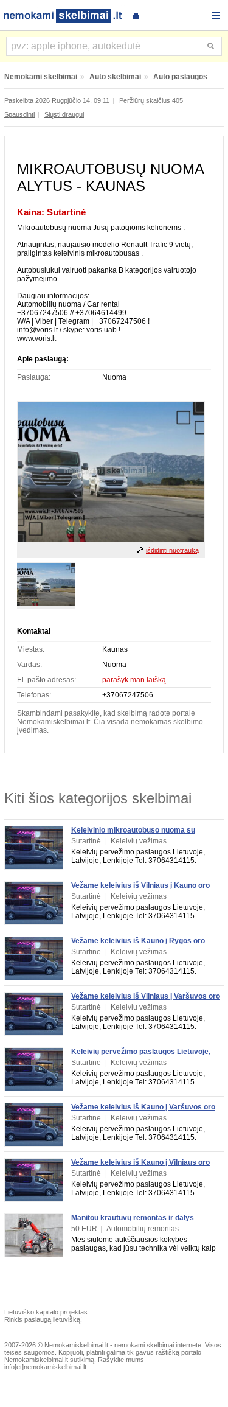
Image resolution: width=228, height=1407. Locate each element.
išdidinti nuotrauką (172, 550)
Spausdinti (19, 114)
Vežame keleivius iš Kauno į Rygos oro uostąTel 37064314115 (138, 945)
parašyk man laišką (134, 680)
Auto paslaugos (180, 76)
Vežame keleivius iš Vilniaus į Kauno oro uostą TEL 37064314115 (140, 889)
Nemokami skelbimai (40, 76)
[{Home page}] (135, 14)
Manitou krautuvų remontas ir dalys (132, 1217)
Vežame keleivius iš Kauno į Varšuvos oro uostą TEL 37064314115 (143, 1111)
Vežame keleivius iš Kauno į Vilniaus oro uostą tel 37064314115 (140, 1166)
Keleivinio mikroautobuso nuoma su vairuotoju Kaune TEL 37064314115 (133, 834)
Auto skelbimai (115, 76)
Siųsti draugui (64, 114)
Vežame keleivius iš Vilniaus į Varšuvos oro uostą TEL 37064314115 (145, 1000)
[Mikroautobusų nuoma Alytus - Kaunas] (111, 539)
